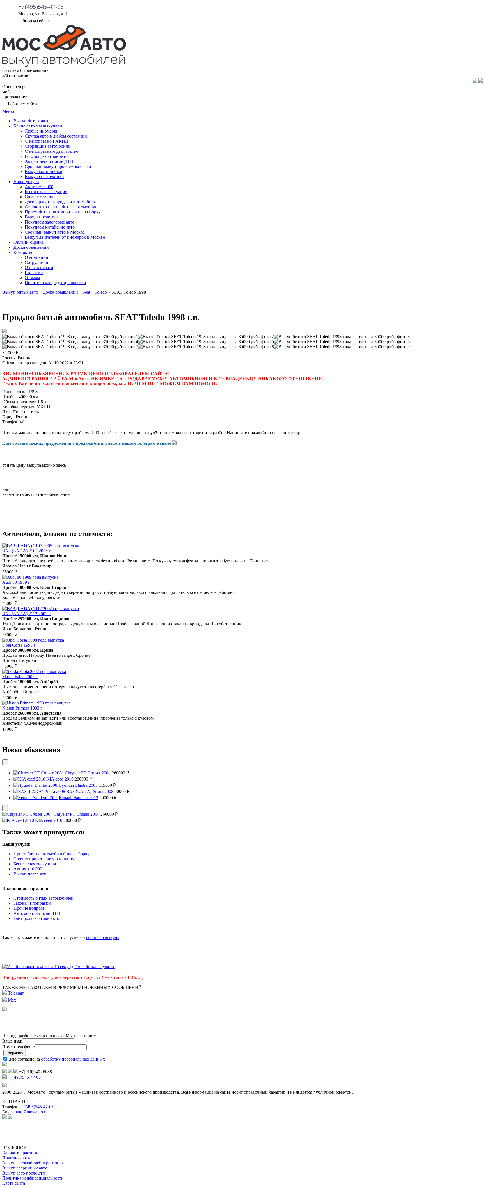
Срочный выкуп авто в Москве (55, 232)
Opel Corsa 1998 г (19, 645)
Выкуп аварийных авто (24, 1168)
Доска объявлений (31, 247)
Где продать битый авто (36, 918)
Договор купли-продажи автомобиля (60, 201)
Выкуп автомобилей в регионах (33, 1162)
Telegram (15, 993)
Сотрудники (36, 262)
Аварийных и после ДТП (49, 161)
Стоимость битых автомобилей (43, 898)
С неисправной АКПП (46, 141)
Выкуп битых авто (31, 120)
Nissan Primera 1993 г (22, 708)
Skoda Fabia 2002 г (20, 676)
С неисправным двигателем (51, 151)
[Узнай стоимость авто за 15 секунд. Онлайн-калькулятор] (58, 966)
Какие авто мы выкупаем (37, 126)
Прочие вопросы (29, 908)
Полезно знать (16, 1157)
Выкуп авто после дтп (23, 1173)
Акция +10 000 (39, 186)
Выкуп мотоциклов (43, 171)
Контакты (22, 252)
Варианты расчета (19, 1152)
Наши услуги (26, 181)
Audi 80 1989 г (16, 582)
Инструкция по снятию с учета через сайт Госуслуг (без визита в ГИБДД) (72, 977)
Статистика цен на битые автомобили (61, 206)
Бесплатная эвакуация (46, 191)
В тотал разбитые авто (46, 156)
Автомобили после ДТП (36, 913)
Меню (8, 111)
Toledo (101, 292)
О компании (36, 257)
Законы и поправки (32, 903)
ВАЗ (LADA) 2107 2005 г (26, 550)
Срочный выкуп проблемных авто (58, 166)
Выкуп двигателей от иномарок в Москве (65, 237)
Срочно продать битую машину (43, 858)
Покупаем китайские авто (50, 227)
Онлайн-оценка (28, 242)
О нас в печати (39, 267)
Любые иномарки (42, 131)
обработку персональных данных (73, 1059)
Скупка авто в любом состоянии (56, 136)
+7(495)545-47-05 (40, 6)
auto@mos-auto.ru (31, 1111)
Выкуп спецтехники (44, 176)
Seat (86, 292)
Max (11, 1000)
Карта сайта (13, 1183)
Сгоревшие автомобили (47, 146)
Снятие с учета (39, 196)
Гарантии (34, 272)
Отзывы (32, 277)
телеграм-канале (154, 443)
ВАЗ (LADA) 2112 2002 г (26, 613)
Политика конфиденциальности (55, 282)
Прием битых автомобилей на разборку (63, 211)
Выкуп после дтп (41, 217)
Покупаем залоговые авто (49, 222)
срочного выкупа (102, 937)
